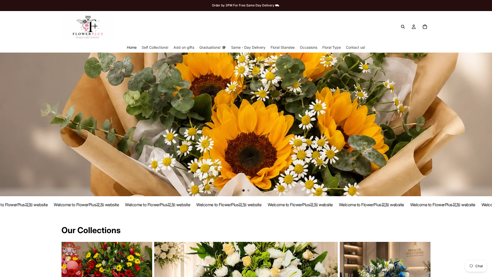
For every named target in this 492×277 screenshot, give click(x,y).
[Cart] (424, 26)
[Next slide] (484, 124)
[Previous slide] (8, 124)
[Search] (402, 26)
